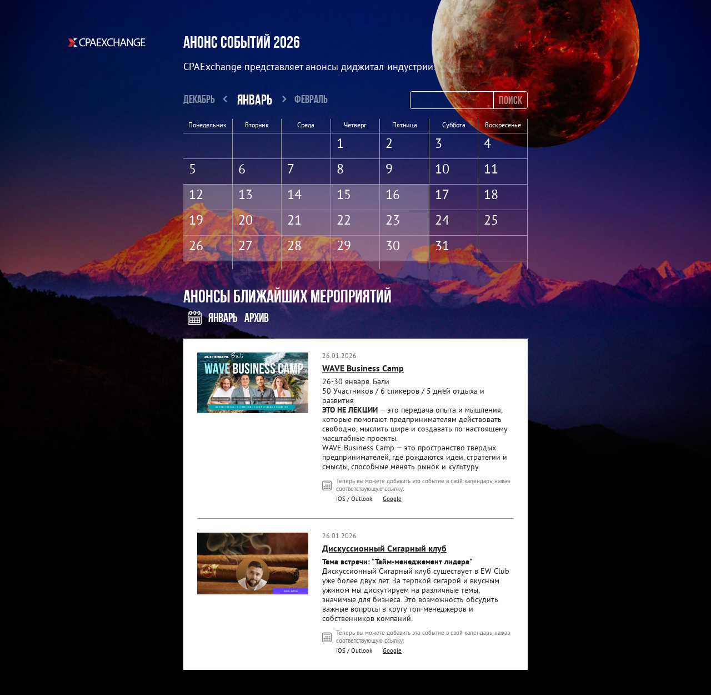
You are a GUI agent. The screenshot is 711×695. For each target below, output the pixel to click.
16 (392, 195)
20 (245, 221)
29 (344, 247)
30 (392, 247)
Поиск (510, 100)
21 (294, 221)
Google (392, 499)
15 (344, 195)
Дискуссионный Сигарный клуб (384, 549)
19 (196, 221)
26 (196, 247)
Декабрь (199, 99)
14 (294, 195)
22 (344, 221)
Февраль (311, 99)
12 (196, 195)
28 (294, 247)
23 (392, 221)
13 (245, 195)
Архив (256, 317)
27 (245, 247)
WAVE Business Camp (363, 369)
